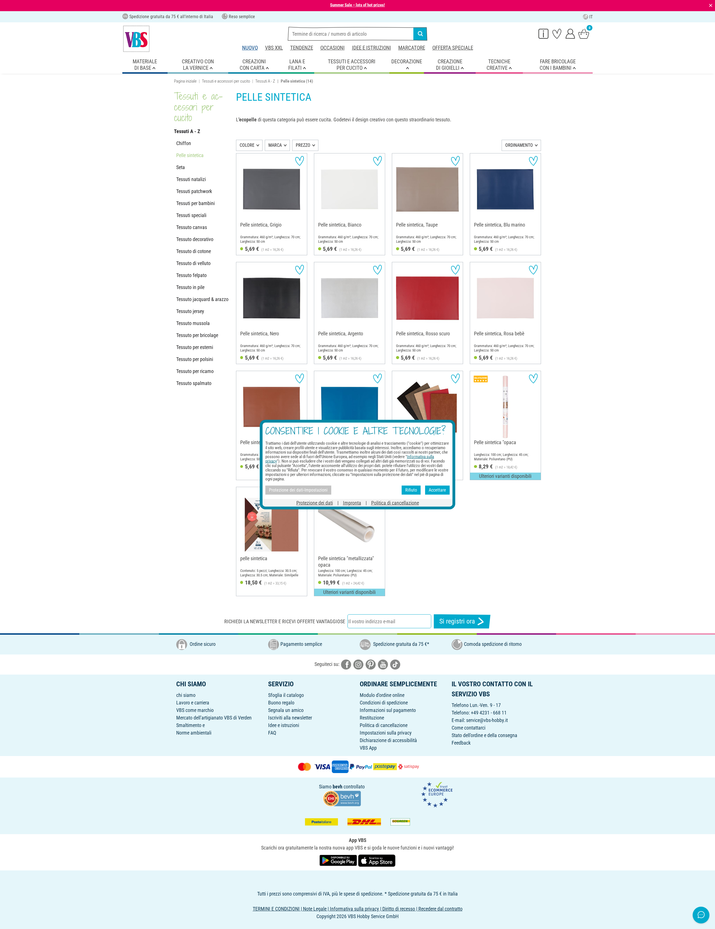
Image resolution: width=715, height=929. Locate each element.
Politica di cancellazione (383, 725)
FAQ (272, 733)
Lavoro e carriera (192, 703)
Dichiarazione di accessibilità (388, 740)
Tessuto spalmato (193, 383)
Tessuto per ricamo (195, 371)
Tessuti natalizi (191, 179)
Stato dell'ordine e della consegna (484, 735)
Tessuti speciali (191, 215)
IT (591, 17)
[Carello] (583, 33)
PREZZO (303, 145)
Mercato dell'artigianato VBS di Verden (214, 718)
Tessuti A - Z (265, 81)
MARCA (275, 145)
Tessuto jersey (190, 311)
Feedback (461, 743)
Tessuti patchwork (194, 191)
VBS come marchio (195, 710)
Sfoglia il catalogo (286, 695)
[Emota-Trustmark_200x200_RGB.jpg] (436, 794)
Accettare (437, 490)
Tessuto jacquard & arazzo (202, 299)
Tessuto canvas (191, 227)
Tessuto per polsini (194, 359)
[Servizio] (543, 33)
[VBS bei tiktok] (395, 664)
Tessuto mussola (193, 323)
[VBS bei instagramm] (358, 664)
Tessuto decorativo (194, 239)
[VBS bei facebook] (346, 664)
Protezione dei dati (314, 503)
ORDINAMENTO (519, 145)
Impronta (352, 503)
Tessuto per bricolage (197, 335)
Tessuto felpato (191, 275)
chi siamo (186, 695)
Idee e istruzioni (371, 48)
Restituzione (372, 718)
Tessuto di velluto (193, 263)
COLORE (247, 145)
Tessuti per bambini (195, 203)
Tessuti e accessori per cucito (226, 81)
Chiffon (183, 143)
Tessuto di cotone (193, 251)
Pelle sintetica (190, 155)
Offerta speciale (452, 48)
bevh (337, 787)
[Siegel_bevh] (342, 798)
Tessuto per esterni (194, 347)
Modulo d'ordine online (382, 695)
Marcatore (411, 48)
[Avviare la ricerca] (420, 34)
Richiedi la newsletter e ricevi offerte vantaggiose (284, 621)
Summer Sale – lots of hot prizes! (357, 5)
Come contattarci (468, 728)
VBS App (368, 748)
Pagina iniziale (185, 81)
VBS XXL (274, 48)
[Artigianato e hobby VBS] (136, 39)
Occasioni (332, 48)
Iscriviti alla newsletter (290, 718)
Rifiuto (411, 490)
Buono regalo (281, 703)
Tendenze (301, 48)
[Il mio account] (570, 33)
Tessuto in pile (190, 287)
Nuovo (250, 48)
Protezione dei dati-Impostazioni (298, 490)
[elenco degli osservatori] (557, 33)
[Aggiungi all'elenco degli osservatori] (299, 161)
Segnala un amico (286, 710)
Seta (180, 167)
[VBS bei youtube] (383, 664)
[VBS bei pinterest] (370, 664)
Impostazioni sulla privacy (386, 733)
